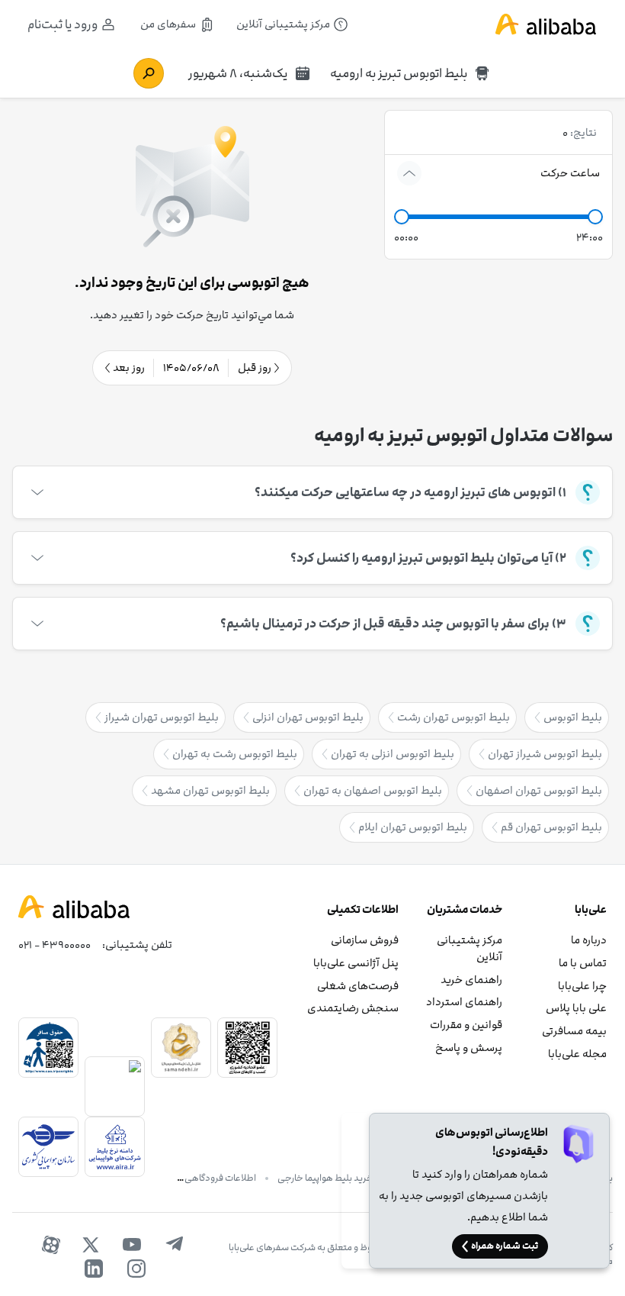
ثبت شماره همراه (504, 1245)
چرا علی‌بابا (582, 986)
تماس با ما (583, 963)
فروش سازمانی (365, 940)
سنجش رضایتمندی (353, 1008)
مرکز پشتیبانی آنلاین (469, 948)
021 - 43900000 (54, 945)
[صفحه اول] (546, 24)
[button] (401, 216)
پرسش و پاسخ (468, 1048)
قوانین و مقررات (466, 1025)
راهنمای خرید (471, 980)
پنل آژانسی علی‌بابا (356, 963)
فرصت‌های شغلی (358, 986)
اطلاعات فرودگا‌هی (220, 1178)
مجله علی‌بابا (577, 1054)
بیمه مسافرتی (574, 1031)
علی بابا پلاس (576, 1008)
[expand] (409, 173)
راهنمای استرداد (464, 1002)
